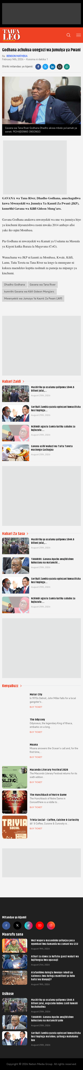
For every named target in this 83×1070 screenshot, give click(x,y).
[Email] (60, 67)
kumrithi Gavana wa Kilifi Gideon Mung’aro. (29, 291)
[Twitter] (17, 925)
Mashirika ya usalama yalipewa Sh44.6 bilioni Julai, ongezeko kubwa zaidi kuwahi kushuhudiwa (54, 1003)
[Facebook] (38, 67)
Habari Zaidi (11, 381)
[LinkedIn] (52, 67)
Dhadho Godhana (14, 284)
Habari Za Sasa (13, 533)
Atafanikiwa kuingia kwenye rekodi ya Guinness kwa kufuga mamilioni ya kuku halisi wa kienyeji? (53, 976)
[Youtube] (40, 925)
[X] (45, 67)
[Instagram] (51, 925)
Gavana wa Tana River (43, 284)
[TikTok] (28, 925)
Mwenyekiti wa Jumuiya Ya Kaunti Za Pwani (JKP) (33, 298)
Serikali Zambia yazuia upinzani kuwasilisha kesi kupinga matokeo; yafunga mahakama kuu (56, 1036)
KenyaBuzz (10, 686)
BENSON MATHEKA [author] (17, 56)
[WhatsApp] (67, 67)
